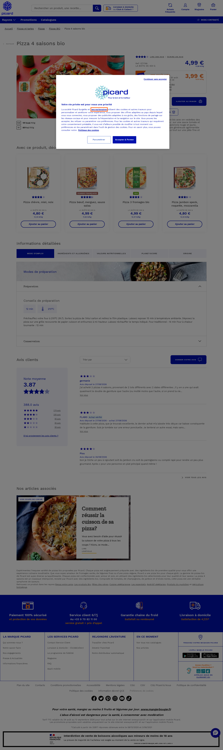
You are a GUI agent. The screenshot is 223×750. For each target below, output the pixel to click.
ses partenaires (99, 109)
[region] (112, 112)
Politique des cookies (88, 130)
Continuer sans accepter (155, 79)
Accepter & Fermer (124, 140)
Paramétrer (99, 139)
